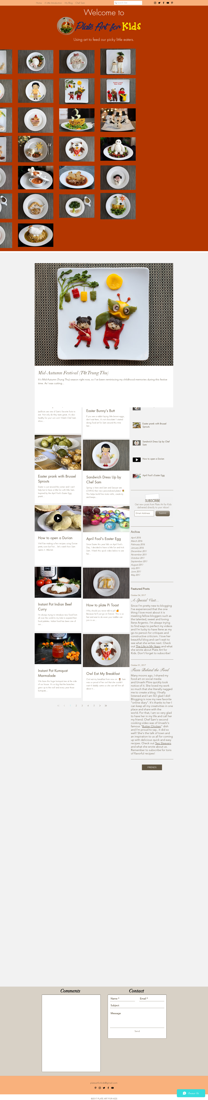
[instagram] (155, 2)
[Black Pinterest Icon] (172, 2)
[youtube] (167, 2)
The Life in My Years (148, 646)
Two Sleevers (163, 743)
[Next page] (99, 705)
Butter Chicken (151, 726)
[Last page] (105, 705)
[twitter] (159, 2)
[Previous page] (64, 705)
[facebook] (163, 2)
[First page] (58, 705)
